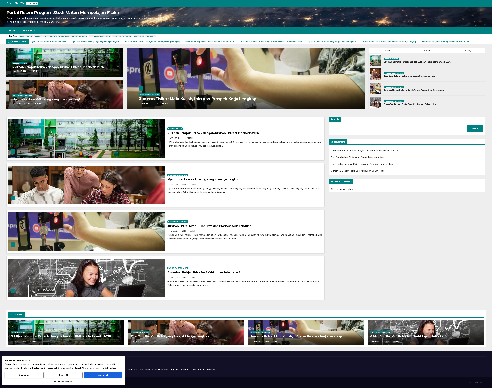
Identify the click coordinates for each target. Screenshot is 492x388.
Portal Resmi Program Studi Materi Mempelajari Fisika (62, 12)
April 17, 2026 (21, 71)
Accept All (103, 375)
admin (35, 71)
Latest (388, 50)
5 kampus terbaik (25, 36)
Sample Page (28, 30)
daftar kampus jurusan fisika (99, 36)
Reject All (63, 375)
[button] (479, 30)
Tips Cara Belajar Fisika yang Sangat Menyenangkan (48, 99)
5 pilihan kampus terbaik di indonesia (73, 36)
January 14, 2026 (23, 103)
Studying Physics (20, 63)
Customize (24, 375)
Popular (426, 50)
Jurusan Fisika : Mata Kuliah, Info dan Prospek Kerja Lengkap (414, 90)
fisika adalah (150, 36)
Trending (466, 50)
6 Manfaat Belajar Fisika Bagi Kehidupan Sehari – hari (410, 104)
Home (12, 30)
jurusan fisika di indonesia (122, 36)
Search (334, 119)
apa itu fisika (139, 36)
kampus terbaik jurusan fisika (45, 36)
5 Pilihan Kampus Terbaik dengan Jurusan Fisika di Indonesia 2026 (58, 67)
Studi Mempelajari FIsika (22, 95)
